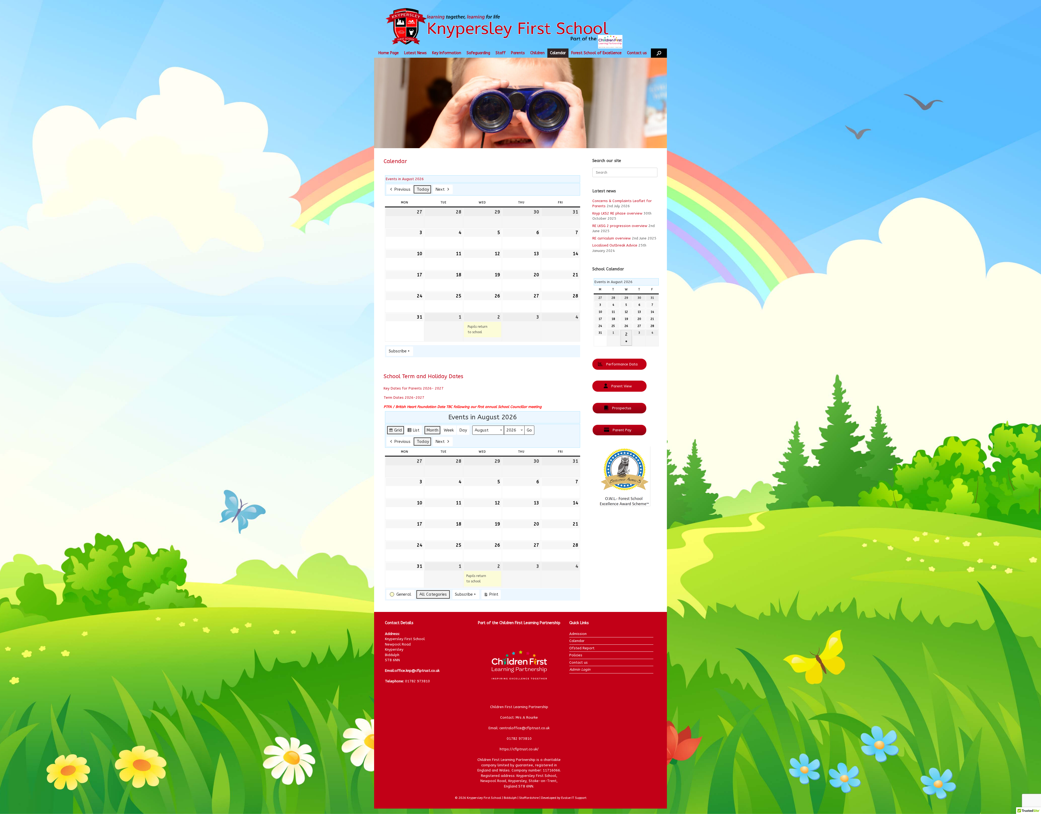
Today (423, 189)
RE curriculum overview (611, 238)
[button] (659, 53)
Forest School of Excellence (596, 53)
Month (432, 430)
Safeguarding (478, 53)
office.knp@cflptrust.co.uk (417, 671)
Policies (575, 655)
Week (449, 430)
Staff (501, 53)
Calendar (558, 53)
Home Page (388, 53)
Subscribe (398, 351)
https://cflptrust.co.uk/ (519, 749)
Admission (578, 634)
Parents (518, 53)
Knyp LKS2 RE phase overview (617, 213)
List (413, 431)
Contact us (637, 53)
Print (491, 595)
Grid (395, 431)
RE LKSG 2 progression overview (619, 226)
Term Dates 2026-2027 (404, 397)
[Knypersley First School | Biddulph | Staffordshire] (508, 26)
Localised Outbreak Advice (614, 245)
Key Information (446, 53)
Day (463, 430)
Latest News (415, 53)
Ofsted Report (582, 648)
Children (537, 53)
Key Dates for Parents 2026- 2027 (414, 388)
